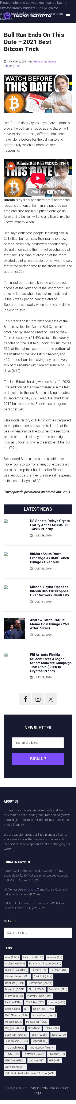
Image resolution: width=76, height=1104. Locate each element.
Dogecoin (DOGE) (14, 989)
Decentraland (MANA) (40, 983)
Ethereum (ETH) (14, 996)
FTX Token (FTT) (35, 1002)
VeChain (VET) (37, 1060)
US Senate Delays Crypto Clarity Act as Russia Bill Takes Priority (50, 525)
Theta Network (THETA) (41, 1047)
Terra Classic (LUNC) (16, 1041)
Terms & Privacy (59, 1088)
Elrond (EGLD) (37, 989)
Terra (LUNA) (59, 1034)
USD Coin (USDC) (14, 1060)
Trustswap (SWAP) (33, 1054)
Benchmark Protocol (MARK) (45, 963)
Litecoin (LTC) (12, 1008)
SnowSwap (34, 1028)
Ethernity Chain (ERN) (39, 996)
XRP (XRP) (54, 1060)
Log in (38, 1093)
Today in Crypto (38, 1088)
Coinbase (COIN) (14, 983)
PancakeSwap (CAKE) (44, 1015)
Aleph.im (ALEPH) (33, 957)
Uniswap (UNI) (57, 1054)
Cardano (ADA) (59, 970)
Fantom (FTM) (13, 1002)
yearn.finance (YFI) (15, 1066)
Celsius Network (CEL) (17, 976)
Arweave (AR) (54, 957)
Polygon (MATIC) (14, 1028)
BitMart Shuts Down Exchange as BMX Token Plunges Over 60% (49, 558)
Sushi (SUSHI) (40, 1034)
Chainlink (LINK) (43, 976)
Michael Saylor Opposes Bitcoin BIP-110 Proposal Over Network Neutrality (49, 591)
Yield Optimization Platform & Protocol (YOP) (29, 1073)
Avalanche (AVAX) (15, 963)
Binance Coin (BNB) (16, 970)
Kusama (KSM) (56, 1002)
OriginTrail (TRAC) (43, 1008)
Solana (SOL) (52, 1028)
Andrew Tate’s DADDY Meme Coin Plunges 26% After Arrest (49, 624)
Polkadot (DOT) (13, 1021)
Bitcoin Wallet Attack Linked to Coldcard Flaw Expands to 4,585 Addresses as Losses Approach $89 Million (37, 875)
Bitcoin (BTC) (12, 66)
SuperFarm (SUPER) (16, 1034)
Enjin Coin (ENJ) (58, 989)
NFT (26, 1008)
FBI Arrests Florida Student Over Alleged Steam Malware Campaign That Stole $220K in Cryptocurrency (51, 663)
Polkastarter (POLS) (37, 1021)
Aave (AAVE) (12, 957)
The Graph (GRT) (14, 1047)
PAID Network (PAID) (16, 1015)
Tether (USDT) (39, 1041)
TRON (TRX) (12, 1054)
